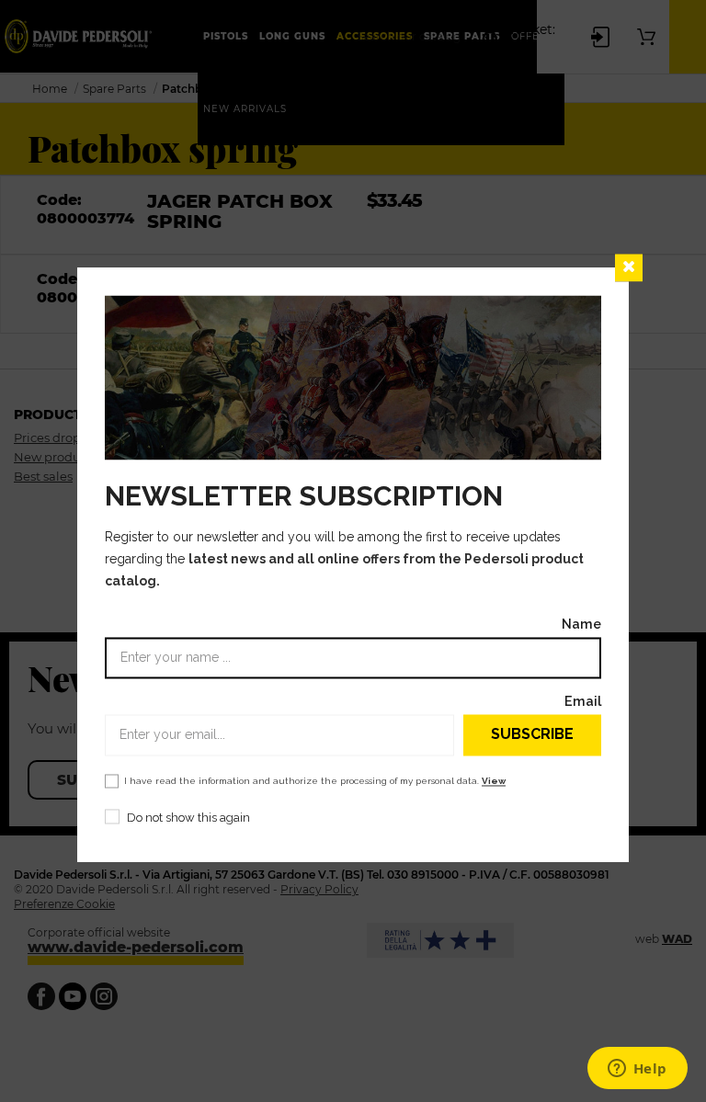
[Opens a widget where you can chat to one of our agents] (637, 1070)
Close (629, 267)
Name (581, 623)
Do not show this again (188, 817)
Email (582, 701)
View (494, 781)
